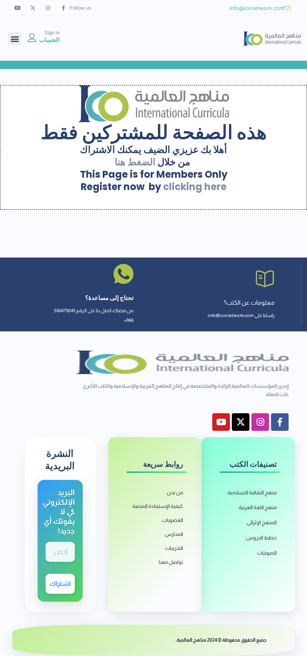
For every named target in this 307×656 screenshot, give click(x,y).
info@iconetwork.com (256, 8)
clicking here (195, 186)
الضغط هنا (135, 161)
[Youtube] (17, 8)
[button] (14, 38)
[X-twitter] (32, 8)
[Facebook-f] (63, 8)
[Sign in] (32, 38)
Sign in (52, 33)
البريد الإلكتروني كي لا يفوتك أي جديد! (58, 511)
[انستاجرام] (48, 8)
